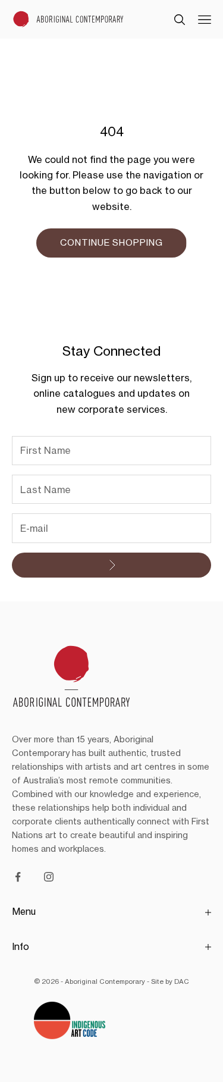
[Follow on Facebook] (18, 877)
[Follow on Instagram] (49, 877)
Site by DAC (170, 981)
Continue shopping (111, 242)
